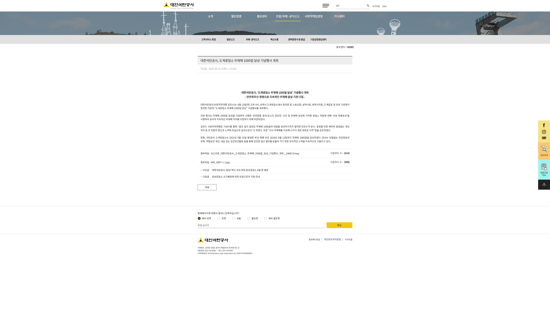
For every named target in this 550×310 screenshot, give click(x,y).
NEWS (350, 47)
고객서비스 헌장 (208, 39)
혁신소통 (274, 39)
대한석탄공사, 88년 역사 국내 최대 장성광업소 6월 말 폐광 (240, 170)
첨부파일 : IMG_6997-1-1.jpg (215, 162)
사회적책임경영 (314, 16)
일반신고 (231, 39)
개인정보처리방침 (332, 239)
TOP (544, 185)
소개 (210, 16)
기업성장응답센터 (318, 39)
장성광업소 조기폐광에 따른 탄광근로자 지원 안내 (236, 176)
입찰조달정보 (544, 173)
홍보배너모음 (314, 239)
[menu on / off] (325, 5)
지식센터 (339, 16)
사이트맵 (376, 6)
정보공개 (544, 155)
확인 (339, 225)
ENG (384, 6)
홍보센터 (262, 16)
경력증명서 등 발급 (296, 39)
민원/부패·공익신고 (287, 16)
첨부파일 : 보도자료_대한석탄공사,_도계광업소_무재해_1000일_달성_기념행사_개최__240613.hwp (250, 153)
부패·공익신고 (252, 39)
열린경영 (236, 16)
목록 (207, 187)
